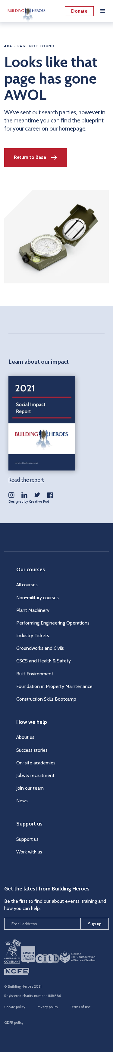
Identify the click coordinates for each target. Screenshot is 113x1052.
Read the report (26, 480)
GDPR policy (14, 1022)
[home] (25, 11)
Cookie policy (14, 1007)
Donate (79, 11)
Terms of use (80, 1007)
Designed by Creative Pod (28, 501)
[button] (103, 11)
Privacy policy (47, 1007)
